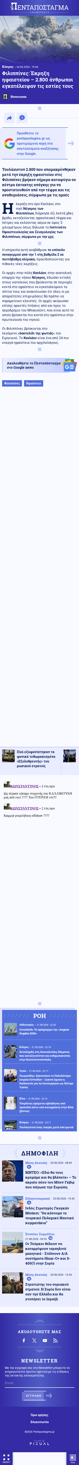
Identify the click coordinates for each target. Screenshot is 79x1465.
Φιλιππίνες (12, 383)
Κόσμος (7, 66)
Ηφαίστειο (33, 383)
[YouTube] (45, 1340)
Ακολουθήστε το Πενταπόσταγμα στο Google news (34, 365)
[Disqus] (39, 832)
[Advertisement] (39, 571)
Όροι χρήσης (39, 1415)
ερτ (51, 237)
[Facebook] (24, 1340)
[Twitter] (34, 1340)
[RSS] (55, 1340)
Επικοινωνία (40, 1422)
